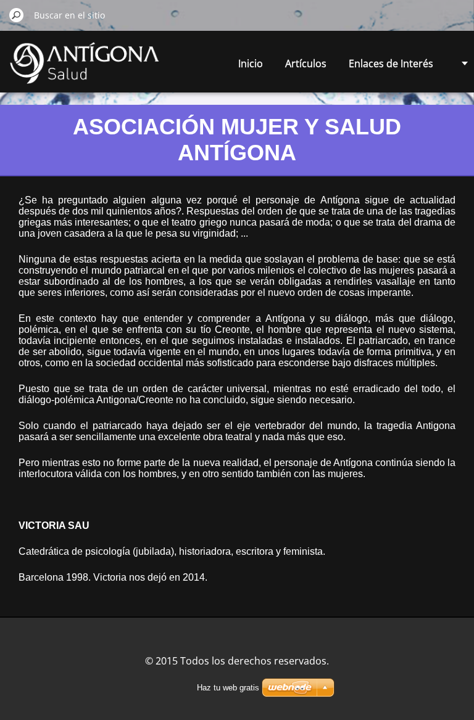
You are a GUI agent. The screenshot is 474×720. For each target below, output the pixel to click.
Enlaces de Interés (391, 63)
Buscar (16, 15)
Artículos (305, 63)
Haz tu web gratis (228, 687)
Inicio (250, 63)
